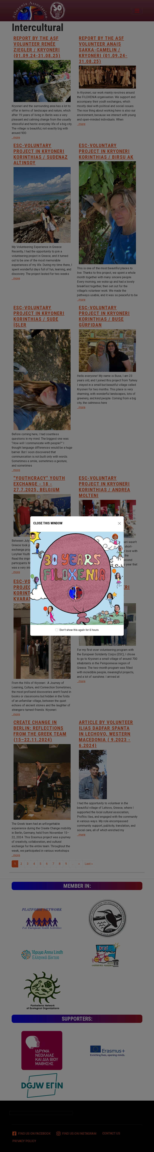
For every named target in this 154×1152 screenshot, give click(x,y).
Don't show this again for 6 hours (79, 630)
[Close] (119, 523)
